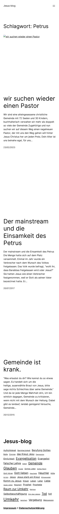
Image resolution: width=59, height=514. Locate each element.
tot (50, 493)
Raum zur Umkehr (15, 489)
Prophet (27, 484)
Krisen (26, 481)
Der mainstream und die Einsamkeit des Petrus (26, 232)
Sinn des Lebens (34, 494)
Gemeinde (35, 463)
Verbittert (23, 500)
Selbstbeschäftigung (15, 493)
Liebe (47, 480)
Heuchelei (33, 473)
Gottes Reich (41, 469)
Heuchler (43, 473)
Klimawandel (46, 477)
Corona (12, 454)
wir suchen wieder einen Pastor (29, 102)
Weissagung (48, 500)
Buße (5, 454)
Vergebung (35, 499)
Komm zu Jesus (12, 480)
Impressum (9, 508)
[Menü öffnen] (54, 6)
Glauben (10, 468)
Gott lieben (21, 473)
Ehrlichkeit (8, 458)
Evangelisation (26, 458)
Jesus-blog (9, 5)
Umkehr (11, 499)
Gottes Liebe (30, 469)
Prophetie (37, 484)
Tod (44, 493)
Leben (33, 481)
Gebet (24, 464)
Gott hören (8, 473)
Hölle (53, 473)
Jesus (13, 477)
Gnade (20, 469)
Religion (33, 489)
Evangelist (43, 458)
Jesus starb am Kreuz (28, 477)
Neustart (18, 485)
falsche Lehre (12, 463)
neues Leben (8, 485)
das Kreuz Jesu (25, 454)
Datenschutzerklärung (31, 508)
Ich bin (5, 477)
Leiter (40, 481)
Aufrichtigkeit (9, 450)
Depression (40, 454)
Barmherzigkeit (23, 450)
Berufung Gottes (41, 450)
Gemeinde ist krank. (22, 366)
